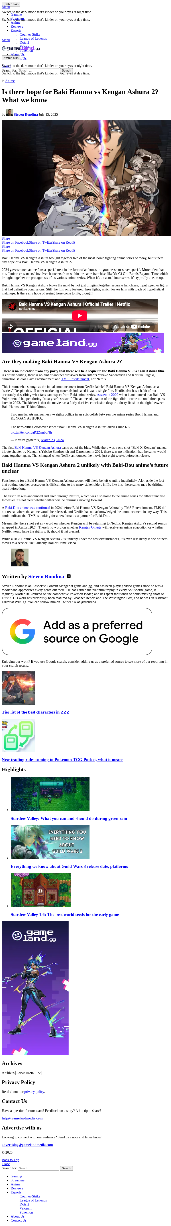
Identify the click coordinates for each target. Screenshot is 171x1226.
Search (66, 70)
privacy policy (34, 1092)
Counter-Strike (30, 34)
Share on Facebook (15, 242)
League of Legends (33, 38)
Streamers (17, 18)
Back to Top (10, 1160)
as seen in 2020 (107, 395)
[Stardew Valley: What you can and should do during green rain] (90, 794)
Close (6, 1164)
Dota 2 (24, 42)
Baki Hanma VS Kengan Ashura (37, 447)
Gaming (16, 14)
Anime (15, 22)
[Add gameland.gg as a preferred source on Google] (77, 654)
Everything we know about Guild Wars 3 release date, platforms (69, 866)
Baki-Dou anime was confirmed (27, 508)
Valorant (25, 1208)
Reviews (17, 26)
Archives (8, 1073)
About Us (17, 54)
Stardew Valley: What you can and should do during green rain (69, 818)
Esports (16, 30)
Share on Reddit (63, 242)
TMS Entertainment (75, 379)
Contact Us (18, 1220)
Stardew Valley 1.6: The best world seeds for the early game (65, 914)
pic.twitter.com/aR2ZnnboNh (31, 432)
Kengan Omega (90, 527)
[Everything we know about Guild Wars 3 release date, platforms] (90, 842)
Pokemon (26, 1212)
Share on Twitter (40, 242)
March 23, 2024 (52, 440)
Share (6, 238)
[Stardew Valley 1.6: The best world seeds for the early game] (90, 890)
